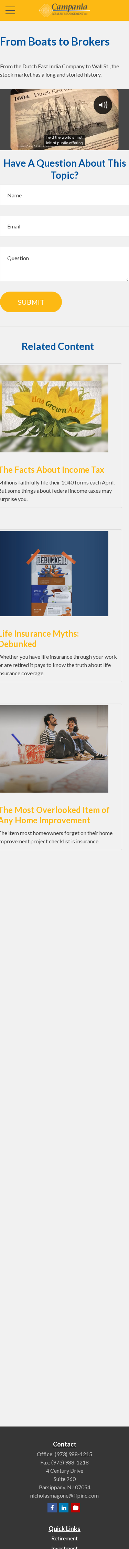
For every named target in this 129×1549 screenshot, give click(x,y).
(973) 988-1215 (73, 1454)
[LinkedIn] (63, 1507)
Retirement (64, 1538)
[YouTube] (75, 1507)
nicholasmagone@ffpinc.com (64, 1495)
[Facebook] (52, 1507)
